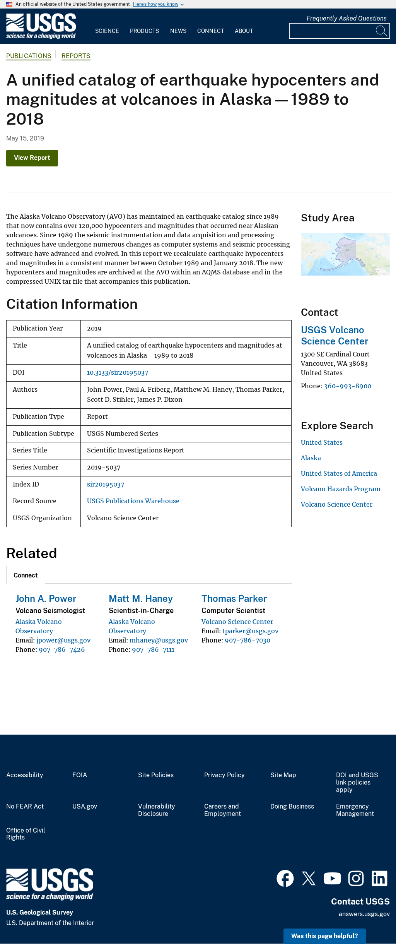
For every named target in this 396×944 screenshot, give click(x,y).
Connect (210, 31)
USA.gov (84, 806)
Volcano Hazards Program (341, 489)
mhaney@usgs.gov (159, 640)
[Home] (41, 37)
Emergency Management (355, 810)
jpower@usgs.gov (63, 640)
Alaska (311, 458)
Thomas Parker (234, 598)
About (244, 31)
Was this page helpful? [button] (324, 936)
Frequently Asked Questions (347, 18)
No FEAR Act (25, 806)
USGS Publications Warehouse (133, 501)
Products (144, 31)
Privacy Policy (224, 775)
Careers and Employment (222, 810)
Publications (28, 56)
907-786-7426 (62, 649)
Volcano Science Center (237, 621)
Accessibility (24, 775)
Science (107, 31)
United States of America (339, 473)
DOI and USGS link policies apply (357, 782)
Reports (75, 56)
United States (322, 442)
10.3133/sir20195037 (117, 372)
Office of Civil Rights (25, 834)
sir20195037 (105, 484)
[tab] (25, 575)
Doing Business (292, 806)
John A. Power (46, 598)
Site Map (283, 775)
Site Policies (156, 775)
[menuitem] (107, 26)
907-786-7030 (247, 640)
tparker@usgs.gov (250, 631)
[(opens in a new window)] (285, 877)
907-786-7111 (153, 649)
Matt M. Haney (141, 598)
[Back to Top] (368, 916)
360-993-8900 (347, 386)
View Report (32, 157)
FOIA (79, 775)
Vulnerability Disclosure (156, 810)
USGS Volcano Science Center (335, 335)
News (178, 31)
